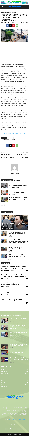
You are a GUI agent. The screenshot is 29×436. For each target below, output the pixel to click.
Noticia (13, 10)
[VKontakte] (18, 429)
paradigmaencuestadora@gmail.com (17, 419)
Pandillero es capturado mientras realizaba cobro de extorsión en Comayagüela (7, 156)
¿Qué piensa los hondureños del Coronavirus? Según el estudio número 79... (19, 359)
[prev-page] (2, 205)
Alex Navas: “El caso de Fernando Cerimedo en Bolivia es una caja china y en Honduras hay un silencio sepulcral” (18, 241)
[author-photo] (14, 171)
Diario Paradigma (22, 137)
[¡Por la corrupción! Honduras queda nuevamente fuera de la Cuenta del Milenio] (4, 192)
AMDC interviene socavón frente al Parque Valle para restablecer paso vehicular (16, 249)
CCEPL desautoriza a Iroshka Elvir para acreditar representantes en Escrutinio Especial (18, 185)
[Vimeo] (14, 429)
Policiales (13, 12)
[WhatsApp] (17, 25)
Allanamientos (10, 137)
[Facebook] (7, 25)
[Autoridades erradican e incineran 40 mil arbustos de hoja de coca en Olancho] (4, 199)
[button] (2, 7)
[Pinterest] (13, 25)
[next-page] (4, 205)
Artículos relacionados (7, 180)
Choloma (16, 137)
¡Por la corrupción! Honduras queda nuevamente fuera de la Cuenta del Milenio (17, 192)
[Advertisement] (14, 53)
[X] (10, 25)
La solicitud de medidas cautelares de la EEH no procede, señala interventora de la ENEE (22, 157)
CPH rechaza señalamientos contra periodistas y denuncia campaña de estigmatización (16, 234)
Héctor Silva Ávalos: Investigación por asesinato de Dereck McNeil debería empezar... (18, 334)
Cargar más (14, 306)
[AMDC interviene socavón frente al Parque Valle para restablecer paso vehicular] (4, 249)
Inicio (2, 10)
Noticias (13, 139)
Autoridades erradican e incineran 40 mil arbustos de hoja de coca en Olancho (18, 199)
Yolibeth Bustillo (6, 22)
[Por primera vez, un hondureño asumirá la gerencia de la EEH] (4, 352)
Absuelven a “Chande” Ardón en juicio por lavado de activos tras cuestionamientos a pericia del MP (14, 224)
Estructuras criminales (6, 139)
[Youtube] (22, 429)
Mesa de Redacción (6, 228)
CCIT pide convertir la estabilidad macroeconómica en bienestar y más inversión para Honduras (16, 256)
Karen (2, 278)
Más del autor (17, 180)
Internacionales (8, 10)
